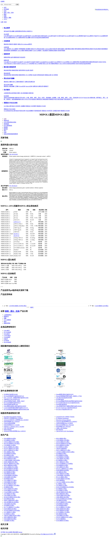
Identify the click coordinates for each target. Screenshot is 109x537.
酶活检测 (45, 99)
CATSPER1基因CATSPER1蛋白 (17, 305)
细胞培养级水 (55, 63)
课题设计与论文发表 (10, 103)
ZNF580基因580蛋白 (62, 505)
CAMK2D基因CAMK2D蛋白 (12, 460)
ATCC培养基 (28, 75)
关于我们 (3, 532)
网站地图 (15, 532)
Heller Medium (7, 429)
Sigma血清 (20, 62)
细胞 (18, 93)
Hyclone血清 (13, 62)
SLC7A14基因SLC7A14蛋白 (11, 507)
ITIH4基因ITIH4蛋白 (9, 473)
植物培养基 (15, 70)
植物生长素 (48, 75)
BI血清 (37, 62)
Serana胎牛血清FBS (61, 404)
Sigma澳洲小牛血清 (92, 36)
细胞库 (15, 44)
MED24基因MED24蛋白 (10, 465)
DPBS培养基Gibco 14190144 (11, 421)
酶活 (15, 93)
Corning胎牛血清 (35, 36)
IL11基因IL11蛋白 (61, 483)
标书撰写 (33, 106)
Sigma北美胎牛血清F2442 (11, 404)
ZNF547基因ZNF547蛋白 (11, 488)
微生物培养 (7, 73)
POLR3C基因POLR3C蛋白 (11, 448)
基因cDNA (21, 44)
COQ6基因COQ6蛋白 (10, 445)
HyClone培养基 (65, 62)
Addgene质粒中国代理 (51, 49)
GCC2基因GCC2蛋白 (10, 512)
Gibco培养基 (57, 62)
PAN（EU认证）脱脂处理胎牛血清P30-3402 (16, 397)
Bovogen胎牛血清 (69, 36)
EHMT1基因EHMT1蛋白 (11, 462)
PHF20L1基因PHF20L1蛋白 (11, 463)
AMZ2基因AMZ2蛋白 (10, 503)
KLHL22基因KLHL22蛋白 (11, 447)
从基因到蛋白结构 (9, 93)
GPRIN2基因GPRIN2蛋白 (63, 495)
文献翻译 (23, 106)
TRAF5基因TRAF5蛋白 (62, 473)
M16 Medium (59, 429)
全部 (5, 119)
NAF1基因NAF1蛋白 (62, 447)
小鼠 (21, 93)
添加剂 (31, 70)
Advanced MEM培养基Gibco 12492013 (66, 421)
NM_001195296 (13, 154)
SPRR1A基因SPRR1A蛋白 (11, 500)
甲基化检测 (66, 99)
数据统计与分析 (41, 106)
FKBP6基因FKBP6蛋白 (62, 470)
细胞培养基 (7, 57)
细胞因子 (21, 81)
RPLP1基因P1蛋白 (61, 438)
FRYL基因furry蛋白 (9, 452)
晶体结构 (75, 97)
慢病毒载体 (7, 50)
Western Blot (86, 97)
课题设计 (28, 106)
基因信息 (6, 120)
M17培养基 (55, 75)
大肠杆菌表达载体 (69, 49)
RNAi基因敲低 (8, 125)
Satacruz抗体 (28, 86)
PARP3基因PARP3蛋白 (10, 508)
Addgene (26, 44)
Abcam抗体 (22, 86)
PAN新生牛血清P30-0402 (11, 394)
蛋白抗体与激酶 (9, 78)
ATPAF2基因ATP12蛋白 (62, 442)
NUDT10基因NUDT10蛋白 (63, 502)
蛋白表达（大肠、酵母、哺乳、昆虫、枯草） (33, 97)
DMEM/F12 (10, 63)
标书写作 (49, 110)
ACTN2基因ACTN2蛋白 (63, 512)
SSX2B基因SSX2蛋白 (62, 465)
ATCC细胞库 (15, 49)
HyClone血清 (7, 332)
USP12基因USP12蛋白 (62, 467)
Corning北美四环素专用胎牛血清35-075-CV (16, 407)
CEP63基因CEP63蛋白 (10, 477)
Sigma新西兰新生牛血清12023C (65, 394)
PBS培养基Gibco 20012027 (63, 426)
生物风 (2, 1)
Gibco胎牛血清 (8, 36)
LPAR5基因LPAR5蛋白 (10, 490)
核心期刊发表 (15, 110)
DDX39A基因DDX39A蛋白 (63, 443)
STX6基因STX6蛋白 (9, 440)
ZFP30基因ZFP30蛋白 (10, 453)
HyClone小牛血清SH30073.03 (64, 409)
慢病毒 (6, 127)
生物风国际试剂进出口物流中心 (24, 31)
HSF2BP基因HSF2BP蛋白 (11, 468)
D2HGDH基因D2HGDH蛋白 (64, 498)
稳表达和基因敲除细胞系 (11, 134)
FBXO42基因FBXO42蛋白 (11, 457)
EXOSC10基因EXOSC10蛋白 (64, 517)
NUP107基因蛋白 (61, 519)
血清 (12, 57)
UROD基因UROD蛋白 (10, 482)
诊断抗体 (32, 81)
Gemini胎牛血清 (51, 36)
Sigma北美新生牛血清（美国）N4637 (14, 401)
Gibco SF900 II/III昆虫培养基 (67, 63)
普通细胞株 (22, 49)
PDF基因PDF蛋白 (9, 478)
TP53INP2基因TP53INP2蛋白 (12, 510)
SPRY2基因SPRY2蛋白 (10, 517)
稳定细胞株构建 (16, 99)
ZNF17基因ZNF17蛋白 (62, 462)
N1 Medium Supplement (62, 418)
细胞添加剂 (16, 57)
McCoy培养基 (38, 63)
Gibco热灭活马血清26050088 (64, 397)
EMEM (19, 63)
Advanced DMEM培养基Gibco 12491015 (15, 431)
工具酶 (17, 81)
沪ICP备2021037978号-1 (47, 534)
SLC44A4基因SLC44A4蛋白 (11, 485)
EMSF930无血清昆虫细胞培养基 (40, 37)
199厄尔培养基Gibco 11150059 (64, 423)
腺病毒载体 (104, 49)
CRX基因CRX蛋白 (9, 520)
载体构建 (11, 97)
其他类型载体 (61, 50)
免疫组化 (33, 99)
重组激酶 (11, 86)
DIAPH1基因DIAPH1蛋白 (11, 470)
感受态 (30, 44)
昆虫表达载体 (97, 49)
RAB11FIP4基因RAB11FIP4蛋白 (65, 487)
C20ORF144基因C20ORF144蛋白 (65, 452)
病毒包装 (31, 93)
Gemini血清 (43, 62)
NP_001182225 (13, 185)
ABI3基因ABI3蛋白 (61, 500)
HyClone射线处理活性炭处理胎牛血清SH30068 (69, 401)
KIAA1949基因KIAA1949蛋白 (64, 463)
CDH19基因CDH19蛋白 (62, 458)
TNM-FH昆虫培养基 (9, 423)
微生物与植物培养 (10, 67)
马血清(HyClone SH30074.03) (12, 399)
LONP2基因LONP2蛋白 (62, 440)
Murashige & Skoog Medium (63, 420)
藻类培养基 (22, 70)
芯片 (71, 99)
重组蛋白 (6, 81)
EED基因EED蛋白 (61, 453)
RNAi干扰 (28, 99)
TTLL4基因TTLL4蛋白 (10, 480)
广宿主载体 (44, 50)
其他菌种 (28, 49)
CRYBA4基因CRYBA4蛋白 (11, 442)
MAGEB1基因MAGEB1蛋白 (12, 443)
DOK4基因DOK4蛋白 (10, 438)
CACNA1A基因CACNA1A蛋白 (65, 482)
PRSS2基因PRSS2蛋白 (10, 458)
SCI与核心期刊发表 (9, 106)
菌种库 (11, 44)
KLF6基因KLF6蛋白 (61, 460)
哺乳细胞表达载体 (80, 49)
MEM (14, 63)
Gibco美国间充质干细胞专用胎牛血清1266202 (69, 406)
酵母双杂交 (40, 99)
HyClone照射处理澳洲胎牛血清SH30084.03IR (16, 409)
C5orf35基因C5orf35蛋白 (101, 305)
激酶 (10, 81)
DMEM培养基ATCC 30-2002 (12, 425)
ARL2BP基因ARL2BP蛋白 (11, 502)
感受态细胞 (61, 49)
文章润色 (17, 106)
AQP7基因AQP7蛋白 (9, 493)
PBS (50, 63)
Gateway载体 (20, 50)
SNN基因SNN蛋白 (9, 505)
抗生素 (27, 70)
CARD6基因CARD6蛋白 (63, 475)
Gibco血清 (6, 62)
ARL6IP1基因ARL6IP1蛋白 (63, 492)
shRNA (23, 99)
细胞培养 (7, 54)
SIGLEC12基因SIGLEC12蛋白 (64, 468)
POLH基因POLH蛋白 (62, 455)
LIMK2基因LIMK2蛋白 (62, 497)
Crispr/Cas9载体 (37, 50)
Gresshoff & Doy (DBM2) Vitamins (65, 416)
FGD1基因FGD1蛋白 (62, 490)
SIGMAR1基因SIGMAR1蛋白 (12, 497)
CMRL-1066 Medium (61, 428)
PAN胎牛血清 (60, 36)
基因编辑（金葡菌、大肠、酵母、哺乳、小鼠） (59, 97)
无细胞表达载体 (52, 50)
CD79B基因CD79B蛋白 (62, 457)
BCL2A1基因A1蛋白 (62, 477)
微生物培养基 (7, 70)
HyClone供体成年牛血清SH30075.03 (14, 396)
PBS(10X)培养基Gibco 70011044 (65, 425)
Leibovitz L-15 (24, 63)
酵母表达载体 (89, 49)
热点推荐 (7, 28)
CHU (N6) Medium (9, 428)
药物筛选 (51, 99)
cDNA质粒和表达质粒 (10, 122)
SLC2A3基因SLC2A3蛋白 (63, 507)
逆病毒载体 (14, 50)
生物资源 (7, 41)
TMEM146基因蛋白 (61, 448)
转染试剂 (22, 57)
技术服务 (7, 89)
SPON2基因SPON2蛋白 (62, 445)
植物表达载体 (28, 50)
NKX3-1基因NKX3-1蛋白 (63, 450)
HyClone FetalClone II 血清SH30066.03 (66, 407)
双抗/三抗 (45, 63)
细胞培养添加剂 (93, 62)
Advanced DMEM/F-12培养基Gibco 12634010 (16, 420)
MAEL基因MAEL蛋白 (10, 483)
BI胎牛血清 (44, 36)
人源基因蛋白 (7, 314)
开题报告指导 (38, 110)
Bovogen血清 (49, 62)
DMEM (100, 62)
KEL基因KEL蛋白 (9, 455)
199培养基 (31, 63)
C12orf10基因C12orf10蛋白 (11, 492)
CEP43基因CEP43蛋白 (62, 515)
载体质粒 (6, 44)
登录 (5, 22)
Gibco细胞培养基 (10, 37)
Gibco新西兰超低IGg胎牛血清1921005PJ (15, 406)
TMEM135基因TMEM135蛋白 (12, 515)
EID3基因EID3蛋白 (9, 498)
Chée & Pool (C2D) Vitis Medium (64, 431)
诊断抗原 (27, 81)
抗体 (13, 81)
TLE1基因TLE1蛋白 (61, 485)
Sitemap (20, 532)
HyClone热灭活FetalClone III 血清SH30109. (68, 402)
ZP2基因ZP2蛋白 (8, 487)
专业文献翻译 (30, 110)
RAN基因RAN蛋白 (61, 488)
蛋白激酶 (11, 31)
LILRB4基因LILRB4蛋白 (11, 475)
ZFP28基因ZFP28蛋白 (62, 503)
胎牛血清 (6, 31)
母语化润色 (22, 110)
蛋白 (5, 130)
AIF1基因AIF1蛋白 (61, 472)
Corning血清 (26, 62)
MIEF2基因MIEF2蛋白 (62, 493)
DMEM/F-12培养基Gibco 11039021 (13, 418)
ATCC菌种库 (7, 49)
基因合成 (6, 97)
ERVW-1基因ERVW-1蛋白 (11, 450)
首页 (5, 7)
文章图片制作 (56, 110)
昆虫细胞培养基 (84, 62)
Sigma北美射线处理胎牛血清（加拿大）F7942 (69, 396)
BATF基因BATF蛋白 (9, 472)
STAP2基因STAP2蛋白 (62, 520)
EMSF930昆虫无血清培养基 (83, 63)
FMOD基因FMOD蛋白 (10, 519)
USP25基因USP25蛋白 (10, 495)
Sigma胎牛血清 (26, 36)
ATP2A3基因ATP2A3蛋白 (11, 467)
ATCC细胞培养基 (20, 37)
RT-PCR (81, 97)
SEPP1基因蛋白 (60, 480)
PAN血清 (32, 62)
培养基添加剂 (41, 75)
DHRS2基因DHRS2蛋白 (63, 508)
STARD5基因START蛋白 (63, 478)
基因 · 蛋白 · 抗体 (12, 311)
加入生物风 (9, 532)
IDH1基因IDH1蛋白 (61, 514)
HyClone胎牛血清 (17, 36)
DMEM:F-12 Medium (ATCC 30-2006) (14, 426)
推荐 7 (32, 307)
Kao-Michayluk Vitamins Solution (12, 416)
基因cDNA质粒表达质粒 (38, 49)
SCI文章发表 (7, 110)
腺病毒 (6, 129)
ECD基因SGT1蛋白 (9, 514)
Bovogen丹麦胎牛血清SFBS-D (12, 402)
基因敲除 (6, 124)
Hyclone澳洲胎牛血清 (80, 36)
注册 (2, 22)
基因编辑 (25, 93)
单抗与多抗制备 (58, 99)
